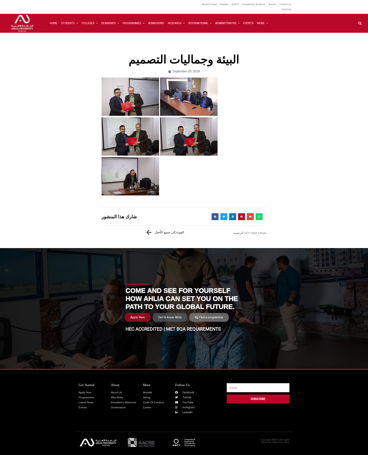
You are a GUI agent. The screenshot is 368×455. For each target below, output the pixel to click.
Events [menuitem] (248, 23)
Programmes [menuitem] (132, 23)
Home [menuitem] (53, 23)
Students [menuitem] (68, 23)
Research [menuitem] (175, 23)
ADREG (235, 4)
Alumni (272, 4)
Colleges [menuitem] (88, 23)
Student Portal (209, 4)
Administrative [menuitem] (226, 23)
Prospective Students (253, 4)
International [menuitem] (198, 23)
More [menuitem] (261, 23)
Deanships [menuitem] (108, 23)
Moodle (224, 4)
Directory (286, 9)
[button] (360, 23)
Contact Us (285, 4)
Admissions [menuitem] (156, 23)
